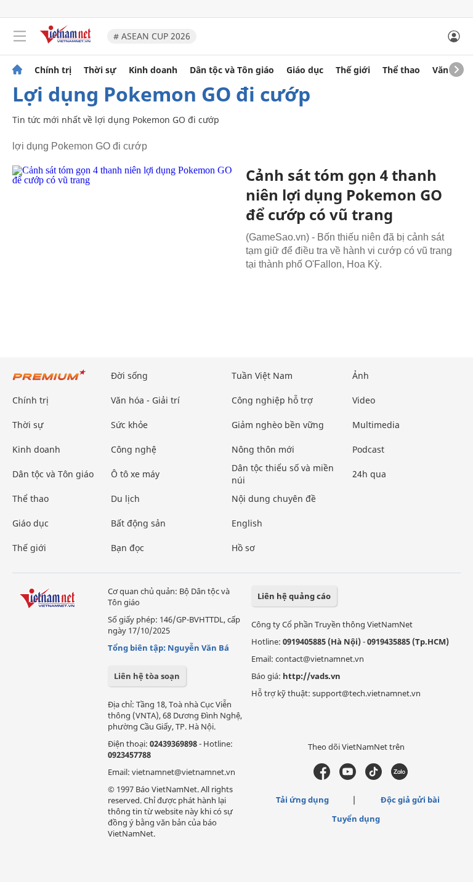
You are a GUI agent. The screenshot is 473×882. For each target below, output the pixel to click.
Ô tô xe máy (135, 474)
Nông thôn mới (263, 449)
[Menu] (19, 36)
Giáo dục (304, 70)
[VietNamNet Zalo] (399, 776)
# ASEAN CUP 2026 (151, 36)
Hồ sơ (243, 548)
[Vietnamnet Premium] (49, 381)
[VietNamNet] (17, 70)
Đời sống (129, 375)
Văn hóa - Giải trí (145, 400)
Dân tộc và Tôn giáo (232, 70)
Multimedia (376, 425)
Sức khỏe (129, 425)
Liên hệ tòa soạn (147, 675)
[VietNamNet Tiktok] (373, 776)
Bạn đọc (127, 548)
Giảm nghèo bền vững (278, 425)
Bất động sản (138, 523)
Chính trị (52, 70)
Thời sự (100, 70)
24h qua (369, 474)
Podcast (368, 449)
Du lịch (125, 498)
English (247, 523)
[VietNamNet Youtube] (347, 776)
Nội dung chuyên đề (274, 498)
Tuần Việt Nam (262, 375)
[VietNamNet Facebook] (321, 776)
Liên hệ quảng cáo (294, 596)
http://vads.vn (312, 675)
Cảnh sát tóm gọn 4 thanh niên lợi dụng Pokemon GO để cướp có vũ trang (344, 194)
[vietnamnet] (67, 44)
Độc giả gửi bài (410, 799)
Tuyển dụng (356, 818)
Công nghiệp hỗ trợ (272, 400)
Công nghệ (133, 449)
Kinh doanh (153, 70)
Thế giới (353, 70)
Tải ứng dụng (302, 799)
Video (363, 400)
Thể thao (401, 70)
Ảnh (360, 375)
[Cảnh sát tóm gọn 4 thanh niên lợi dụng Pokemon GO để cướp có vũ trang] (124, 239)
